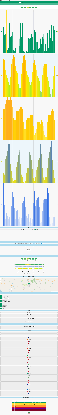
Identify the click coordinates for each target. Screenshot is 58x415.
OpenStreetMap (54, 291)
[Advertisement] (20, 236)
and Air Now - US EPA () (40, 243)
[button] (29, 284)
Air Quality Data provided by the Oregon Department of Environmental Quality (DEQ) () (25, 243)
